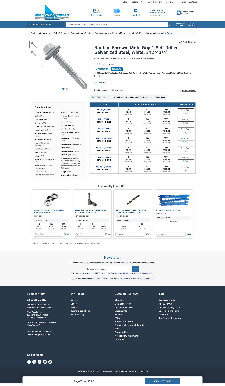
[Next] (88, 66)
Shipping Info (121, 311)
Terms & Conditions (80, 311)
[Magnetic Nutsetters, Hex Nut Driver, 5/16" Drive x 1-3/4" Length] (92, 199)
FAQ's (149, 2)
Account (75, 300)
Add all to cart (162, 381)
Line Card (163, 314)
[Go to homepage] (53, 12)
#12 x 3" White (104, 128)
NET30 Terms (165, 304)
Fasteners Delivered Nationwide (130, 325)
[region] (59, 66)
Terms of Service (141, 273)
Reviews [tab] (116, 68)
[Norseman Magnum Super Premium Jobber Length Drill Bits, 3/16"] (132, 199)
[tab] (102, 69)
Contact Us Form (123, 304)
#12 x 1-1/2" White (104, 148)
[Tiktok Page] (50, 362)
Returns (118, 314)
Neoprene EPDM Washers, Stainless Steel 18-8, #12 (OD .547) (49, 211)
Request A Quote (167, 300)
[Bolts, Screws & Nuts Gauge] (173, 199)
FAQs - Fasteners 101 (125, 321)
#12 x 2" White (104, 157)
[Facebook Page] (29, 362)
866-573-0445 (157, 12)
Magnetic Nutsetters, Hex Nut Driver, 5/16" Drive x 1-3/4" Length (90, 211)
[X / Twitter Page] (34, 362)
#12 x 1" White (104, 119)
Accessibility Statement (126, 336)
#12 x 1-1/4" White (104, 138)
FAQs (117, 318)
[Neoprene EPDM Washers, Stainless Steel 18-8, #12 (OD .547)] (51, 199)
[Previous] (42, 66)
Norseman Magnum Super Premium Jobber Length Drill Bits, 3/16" (130, 211)
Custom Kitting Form (169, 311)
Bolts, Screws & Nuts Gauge (168, 210)
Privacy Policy (124, 273)
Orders (74, 304)
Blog (125, 2)
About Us (170, 2)
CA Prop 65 (120, 339)
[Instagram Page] (40, 362)
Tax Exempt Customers (188, 2)
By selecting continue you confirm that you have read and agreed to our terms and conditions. (112, 278)
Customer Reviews (124, 307)
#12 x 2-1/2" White (104, 167)
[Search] (170, 24)
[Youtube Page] (45, 362)
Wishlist (74, 307)
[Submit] (135, 269)
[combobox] (117, 24)
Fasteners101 (137, 2)
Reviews (158, 2)
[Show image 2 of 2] (67, 89)
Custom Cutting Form (169, 307)
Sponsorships (121, 332)
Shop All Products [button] (41, 24)
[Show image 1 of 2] (63, 89)
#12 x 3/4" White (104, 110)
